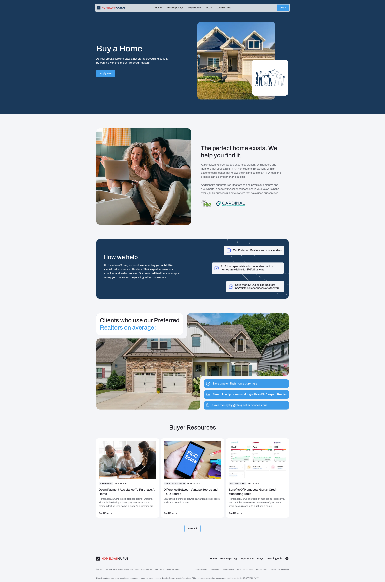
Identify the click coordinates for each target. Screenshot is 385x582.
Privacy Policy (228, 569)
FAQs (209, 7)
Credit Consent (261, 569)
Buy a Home (194, 7)
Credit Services (201, 569)
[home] (125, 7)
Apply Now (106, 73)
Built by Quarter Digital (279, 569)
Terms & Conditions (244, 569)
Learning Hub (224, 7)
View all (192, 528)
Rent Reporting (174, 7)
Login (283, 7)
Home (158, 7)
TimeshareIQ (215, 569)
